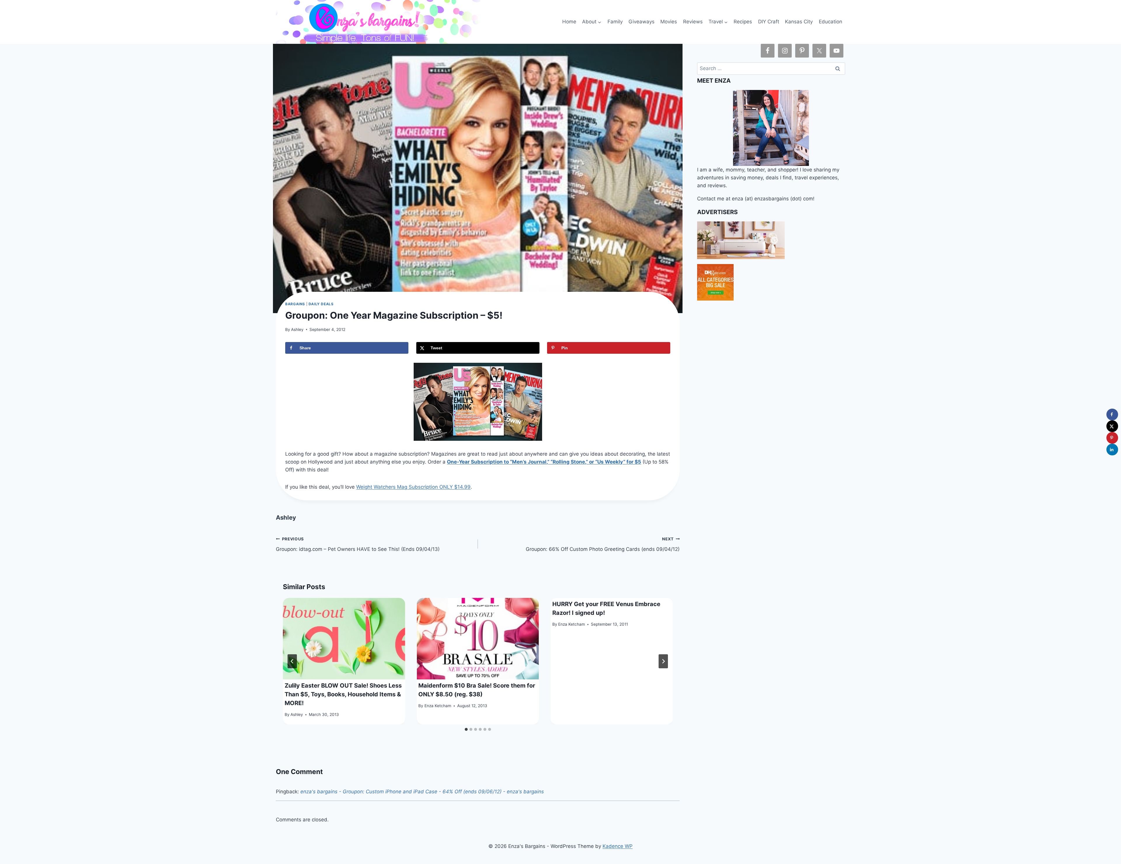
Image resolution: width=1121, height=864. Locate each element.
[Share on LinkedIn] (1112, 449)
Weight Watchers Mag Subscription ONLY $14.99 (413, 487)
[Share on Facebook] (1112, 414)
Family (615, 22)
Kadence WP (618, 846)
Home (569, 22)
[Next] (663, 661)
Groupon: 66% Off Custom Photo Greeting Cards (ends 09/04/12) (603, 544)
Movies (668, 22)
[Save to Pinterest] (1112, 438)
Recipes (743, 22)
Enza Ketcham (437, 705)
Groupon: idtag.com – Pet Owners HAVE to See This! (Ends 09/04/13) (358, 544)
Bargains (295, 304)
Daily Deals (321, 304)
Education (830, 22)
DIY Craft (768, 22)
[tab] (466, 729)
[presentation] (344, 638)
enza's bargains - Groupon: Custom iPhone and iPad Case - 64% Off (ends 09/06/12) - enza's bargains (422, 791)
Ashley (297, 329)
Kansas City (799, 22)
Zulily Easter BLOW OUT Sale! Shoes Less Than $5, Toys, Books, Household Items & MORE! (343, 694)
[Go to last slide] (292, 661)
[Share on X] (1112, 426)
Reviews (693, 22)
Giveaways (642, 22)
